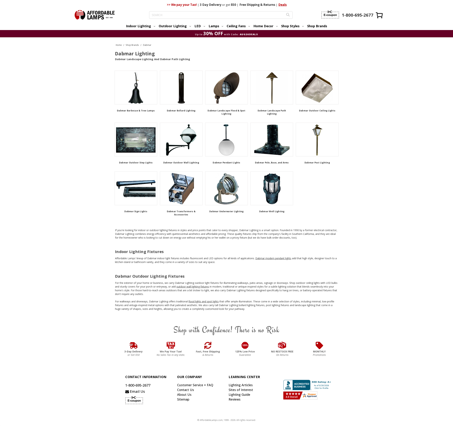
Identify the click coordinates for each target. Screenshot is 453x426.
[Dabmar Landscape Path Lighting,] (271, 87)
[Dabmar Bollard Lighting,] (181, 87)
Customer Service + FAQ (195, 385)
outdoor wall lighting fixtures (192, 286)
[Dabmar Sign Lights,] (135, 188)
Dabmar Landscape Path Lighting (272, 112)
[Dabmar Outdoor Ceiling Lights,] (317, 87)
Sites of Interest (241, 390)
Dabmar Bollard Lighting (181, 110)
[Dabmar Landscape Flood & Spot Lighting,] (226, 87)
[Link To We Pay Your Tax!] (171, 345)
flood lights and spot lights (203, 301)
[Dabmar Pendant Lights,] (226, 139)
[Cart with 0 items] (379, 15)
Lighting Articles (241, 385)
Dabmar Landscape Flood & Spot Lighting (226, 112)
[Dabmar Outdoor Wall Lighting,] (181, 139)
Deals (282, 5)
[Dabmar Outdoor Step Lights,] (135, 139)
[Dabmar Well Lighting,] (271, 188)
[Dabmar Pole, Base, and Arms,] (271, 139)
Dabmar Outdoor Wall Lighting (181, 162)
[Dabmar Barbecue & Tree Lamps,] (135, 87)
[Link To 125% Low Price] (245, 345)
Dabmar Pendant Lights (226, 162)
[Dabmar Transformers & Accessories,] (181, 188)
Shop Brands (317, 26)
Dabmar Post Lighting (317, 162)
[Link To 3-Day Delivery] (133, 345)
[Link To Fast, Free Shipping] (207, 345)
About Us (184, 394)
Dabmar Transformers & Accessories (181, 213)
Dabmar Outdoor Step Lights (136, 162)
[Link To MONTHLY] (319, 345)
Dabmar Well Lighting (272, 211)
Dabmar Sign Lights (135, 211)
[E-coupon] (330, 14)
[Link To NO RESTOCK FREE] (282, 345)
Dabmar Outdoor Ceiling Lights (317, 110)
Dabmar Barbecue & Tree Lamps (136, 110)
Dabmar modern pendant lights (273, 258)
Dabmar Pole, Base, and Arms (272, 162)
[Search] (288, 15)
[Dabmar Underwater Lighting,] (226, 188)
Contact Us (185, 390)
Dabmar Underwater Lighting (226, 211)
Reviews (234, 399)
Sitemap (183, 399)
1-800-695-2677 (137, 385)
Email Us (137, 391)
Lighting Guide (239, 394)
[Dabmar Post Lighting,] (317, 139)
